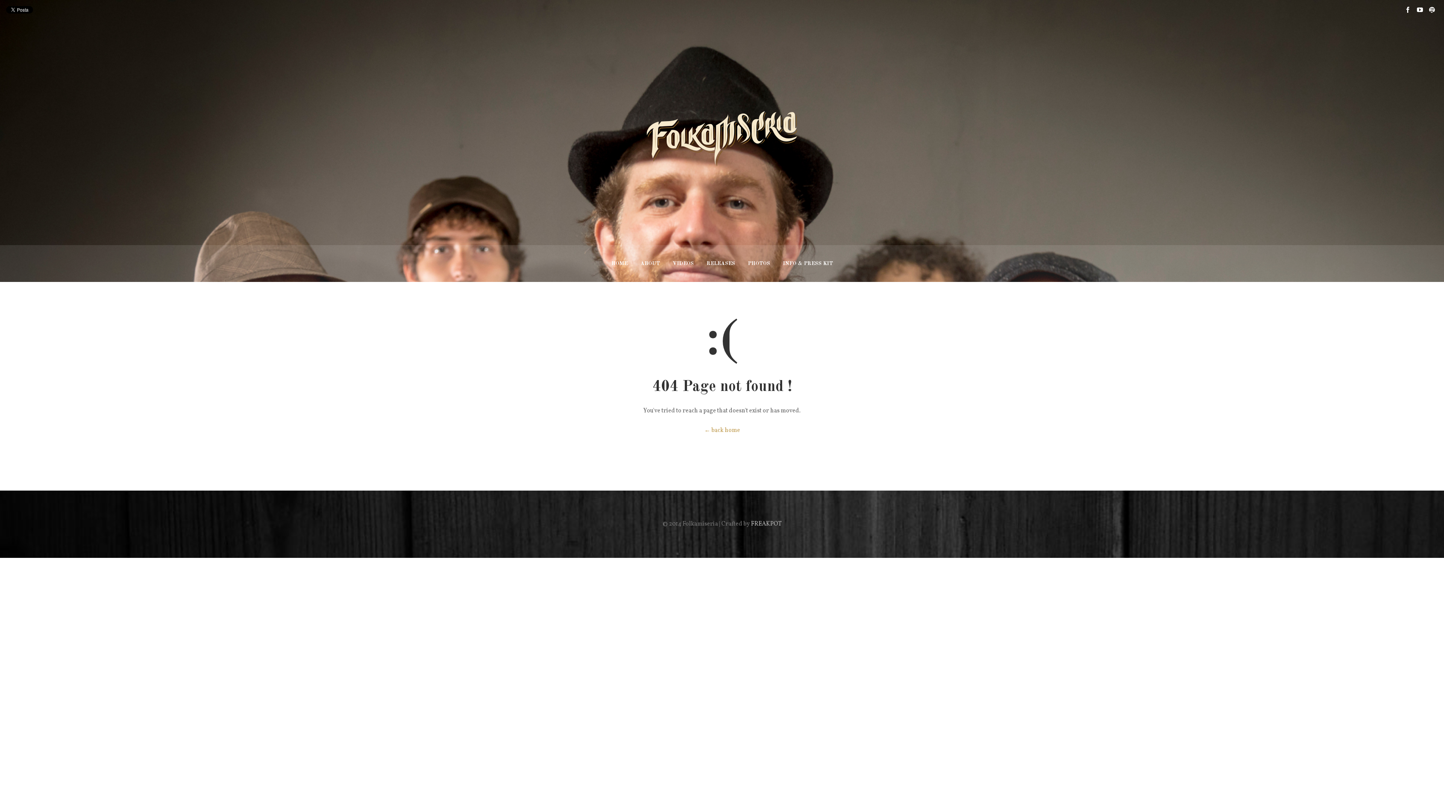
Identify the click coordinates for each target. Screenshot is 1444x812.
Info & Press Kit (808, 263)
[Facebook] (1408, 10)
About (650, 263)
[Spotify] (1432, 10)
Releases (721, 263)
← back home (722, 430)
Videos (683, 263)
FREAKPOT (766, 524)
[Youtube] (1420, 10)
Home (619, 263)
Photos (759, 263)
